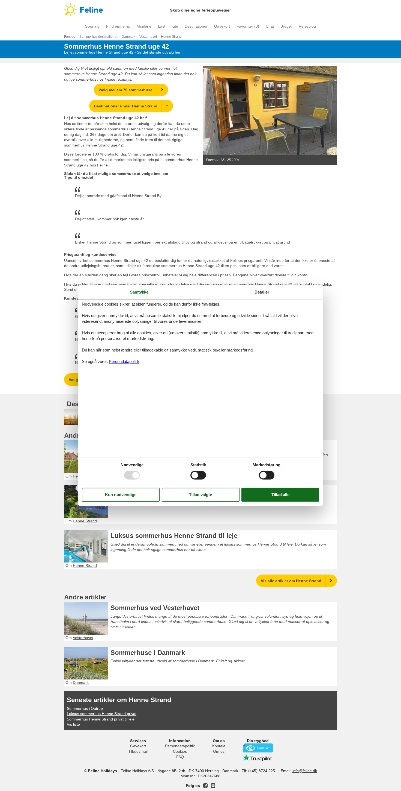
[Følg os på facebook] (205, 785)
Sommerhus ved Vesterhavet (154, 607)
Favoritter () (248, 26)
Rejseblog (307, 26)
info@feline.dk (304, 771)
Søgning (92, 26)
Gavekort (222, 26)
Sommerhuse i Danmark (147, 652)
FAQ (180, 757)
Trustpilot (258, 757)
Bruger (286, 26)
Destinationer (196, 26)
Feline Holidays (200, 10)
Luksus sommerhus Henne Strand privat (101, 713)
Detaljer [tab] (262, 292)
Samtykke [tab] (139, 292)
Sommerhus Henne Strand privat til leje (100, 719)
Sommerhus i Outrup (85, 708)
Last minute (168, 26)
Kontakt (218, 746)
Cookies (180, 751)
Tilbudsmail (138, 751)
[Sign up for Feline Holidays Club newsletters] (213, 785)
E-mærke (258, 747)
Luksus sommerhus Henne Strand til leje (173, 535)
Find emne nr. (118, 26)
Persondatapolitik (180, 746)
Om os (219, 751)
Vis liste (73, 724)
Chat (270, 26)
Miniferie (144, 26)
